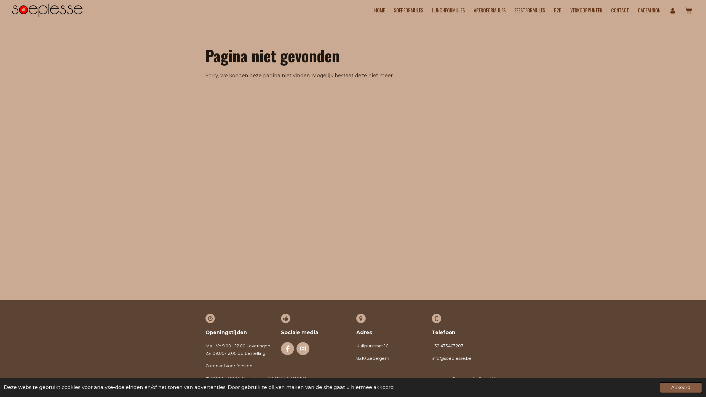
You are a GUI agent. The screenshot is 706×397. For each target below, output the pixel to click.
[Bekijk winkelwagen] (688, 10)
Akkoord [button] (681, 387)
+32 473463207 (447, 345)
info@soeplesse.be (452, 358)
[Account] (672, 10)
